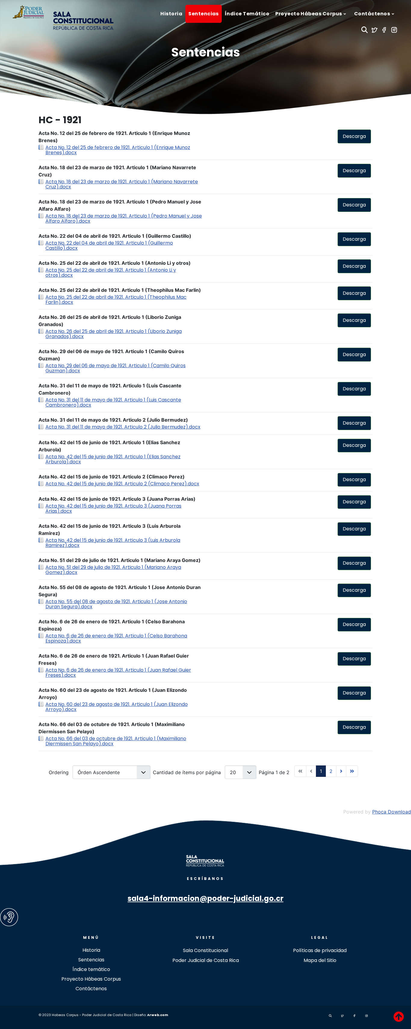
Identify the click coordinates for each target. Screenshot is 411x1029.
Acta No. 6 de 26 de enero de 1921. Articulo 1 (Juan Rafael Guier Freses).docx (118, 673)
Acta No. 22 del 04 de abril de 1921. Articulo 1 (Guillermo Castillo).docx (109, 246)
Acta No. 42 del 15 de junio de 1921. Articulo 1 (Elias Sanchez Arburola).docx (113, 459)
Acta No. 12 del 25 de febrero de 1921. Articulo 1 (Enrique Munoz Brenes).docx (117, 150)
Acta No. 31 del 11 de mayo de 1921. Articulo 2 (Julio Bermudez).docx (122, 426)
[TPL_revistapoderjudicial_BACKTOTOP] (398, 1016)
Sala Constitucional (205, 950)
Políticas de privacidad (320, 950)
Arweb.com (157, 1014)
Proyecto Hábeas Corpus (91, 979)
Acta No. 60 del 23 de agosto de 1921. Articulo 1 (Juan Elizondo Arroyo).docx (116, 707)
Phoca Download (391, 812)
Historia (91, 950)
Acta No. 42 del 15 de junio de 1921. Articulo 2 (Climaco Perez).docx (122, 483)
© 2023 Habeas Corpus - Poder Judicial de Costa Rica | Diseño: (93, 1014)
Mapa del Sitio (320, 960)
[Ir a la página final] (352, 771)
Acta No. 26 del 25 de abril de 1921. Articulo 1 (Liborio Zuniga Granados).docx (113, 334)
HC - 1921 (60, 120)
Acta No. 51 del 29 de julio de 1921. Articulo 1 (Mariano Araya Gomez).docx (113, 570)
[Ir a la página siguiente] (341, 771)
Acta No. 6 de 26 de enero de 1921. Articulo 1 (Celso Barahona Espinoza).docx (116, 638)
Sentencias (205, 52)
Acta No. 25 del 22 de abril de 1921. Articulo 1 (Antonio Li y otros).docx (110, 273)
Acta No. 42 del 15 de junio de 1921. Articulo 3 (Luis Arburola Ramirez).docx (112, 543)
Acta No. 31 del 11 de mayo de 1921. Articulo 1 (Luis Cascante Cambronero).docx (113, 402)
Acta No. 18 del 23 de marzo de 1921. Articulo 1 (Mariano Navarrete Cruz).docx (121, 184)
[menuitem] (171, 14)
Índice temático (91, 969)
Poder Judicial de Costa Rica (205, 960)
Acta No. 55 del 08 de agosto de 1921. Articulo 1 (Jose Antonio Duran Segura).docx (116, 604)
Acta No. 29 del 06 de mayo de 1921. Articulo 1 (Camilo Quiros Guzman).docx (115, 368)
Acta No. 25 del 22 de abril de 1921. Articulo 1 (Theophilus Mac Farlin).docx (116, 300)
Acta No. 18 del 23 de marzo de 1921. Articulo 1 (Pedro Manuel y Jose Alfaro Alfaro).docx (123, 218)
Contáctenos (91, 988)
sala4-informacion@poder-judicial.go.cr (205, 898)
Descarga (354, 136)
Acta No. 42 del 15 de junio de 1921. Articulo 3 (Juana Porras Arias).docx (113, 508)
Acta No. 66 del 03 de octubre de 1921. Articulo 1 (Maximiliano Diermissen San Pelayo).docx (115, 741)
